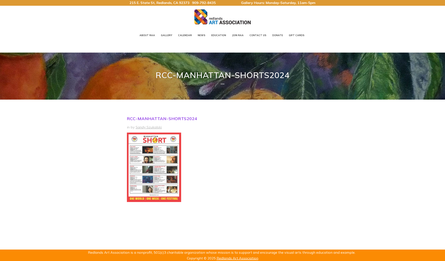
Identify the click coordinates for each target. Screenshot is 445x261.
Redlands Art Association (237, 258)
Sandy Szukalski (149, 127)
